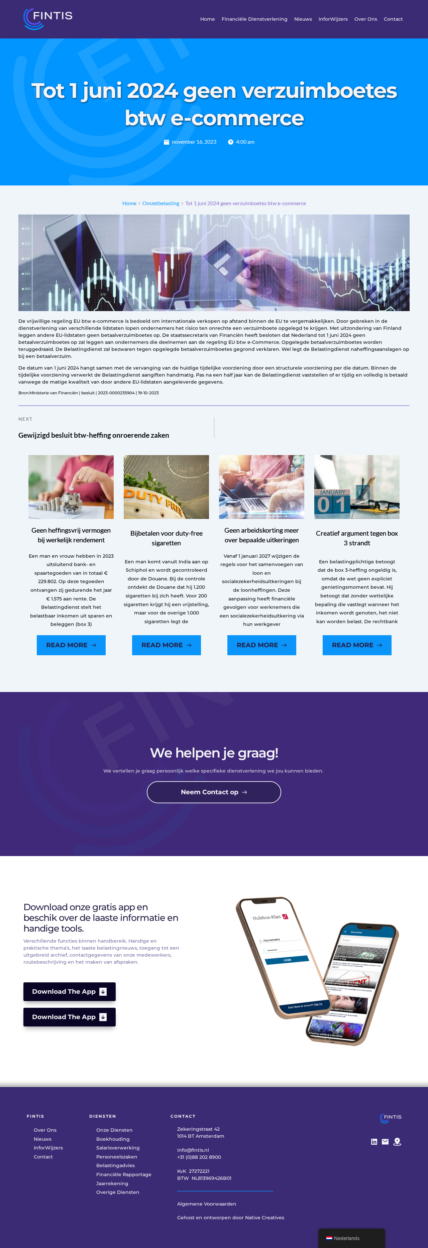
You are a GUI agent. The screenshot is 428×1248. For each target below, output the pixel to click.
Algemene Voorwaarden (206, 1204)
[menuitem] (208, 19)
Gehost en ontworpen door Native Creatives (230, 1218)
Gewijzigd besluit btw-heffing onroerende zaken (93, 435)
